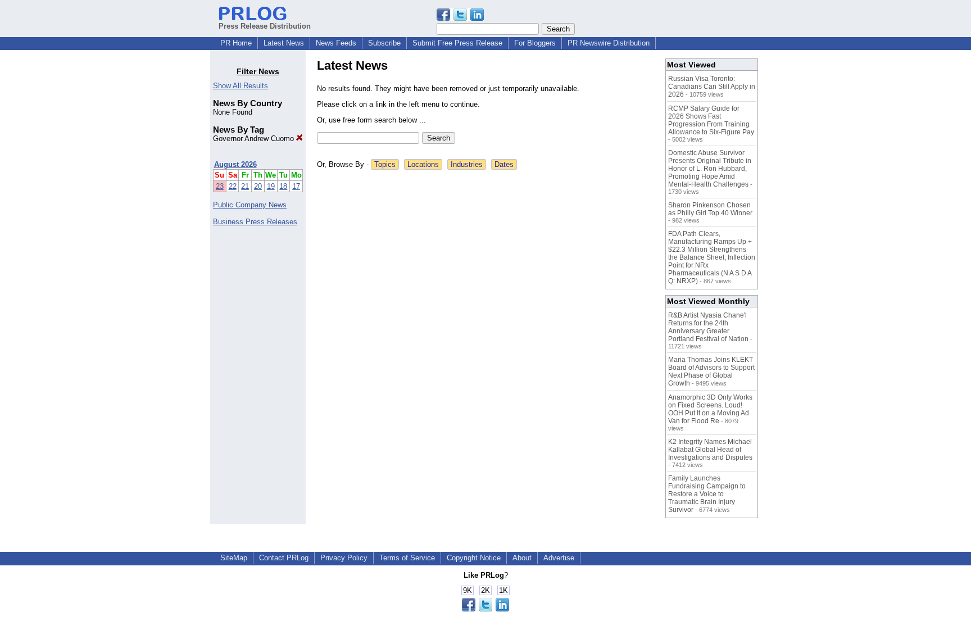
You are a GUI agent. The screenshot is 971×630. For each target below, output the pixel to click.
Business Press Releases (255, 221)
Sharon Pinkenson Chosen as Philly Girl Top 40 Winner (710, 209)
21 (245, 186)
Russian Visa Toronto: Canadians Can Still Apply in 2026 (711, 86)
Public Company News (250, 205)
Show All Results (240, 85)
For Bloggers (535, 43)
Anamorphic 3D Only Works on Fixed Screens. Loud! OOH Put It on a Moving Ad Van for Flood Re (710, 409)
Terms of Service (407, 558)
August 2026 (235, 164)
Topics (385, 164)
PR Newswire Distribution (609, 43)
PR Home (236, 43)
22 (233, 186)
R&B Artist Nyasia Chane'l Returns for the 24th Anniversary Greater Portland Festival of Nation (708, 327)
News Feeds (336, 43)
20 (258, 186)
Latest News (284, 43)
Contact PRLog (283, 558)
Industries (467, 164)
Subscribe (384, 43)
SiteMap (233, 558)
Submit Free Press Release (457, 43)
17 (296, 186)
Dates (504, 164)
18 (283, 186)
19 (271, 186)
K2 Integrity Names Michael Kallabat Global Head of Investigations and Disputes (710, 449)
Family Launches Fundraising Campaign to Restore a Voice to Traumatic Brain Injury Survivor (707, 494)
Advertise (558, 558)
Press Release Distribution (265, 26)
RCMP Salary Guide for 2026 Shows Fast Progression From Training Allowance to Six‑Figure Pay (711, 120)
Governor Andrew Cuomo (254, 138)
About (522, 558)
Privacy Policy (343, 558)
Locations (423, 164)
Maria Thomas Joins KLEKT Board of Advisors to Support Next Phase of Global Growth (711, 371)
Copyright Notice (474, 558)
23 (220, 186)
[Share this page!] (460, 18)
